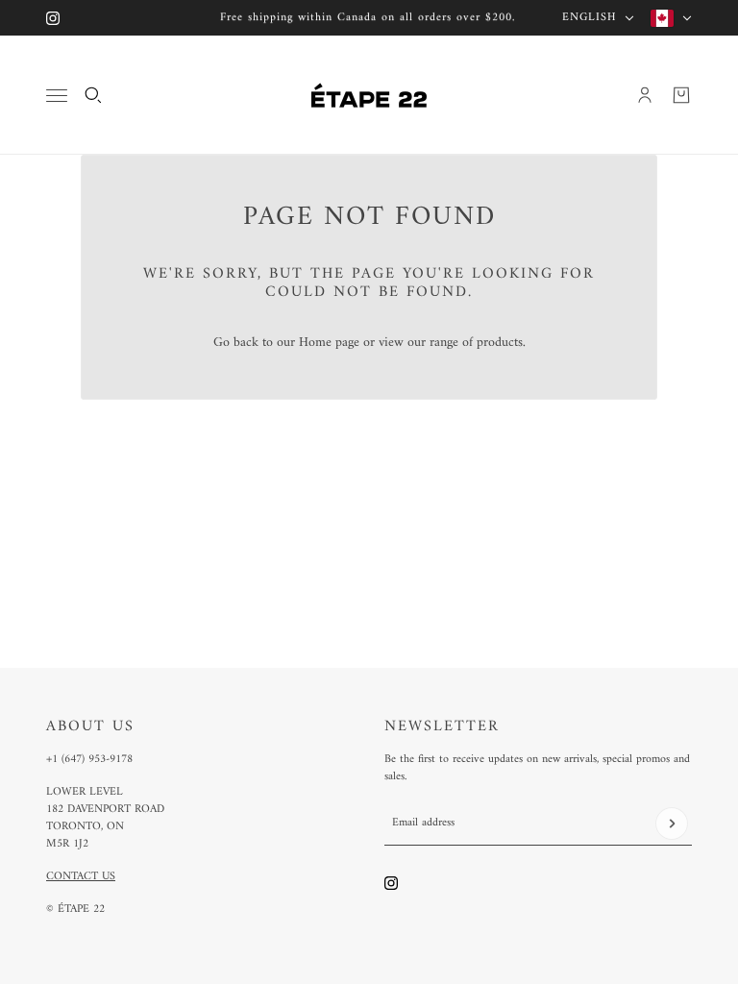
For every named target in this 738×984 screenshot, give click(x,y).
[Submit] (671, 823)
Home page (329, 343)
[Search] (93, 95)
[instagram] (52, 18)
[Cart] (681, 95)
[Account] (644, 95)
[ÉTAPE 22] (369, 95)
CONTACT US (80, 877)
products (500, 343)
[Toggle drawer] (56, 95)
